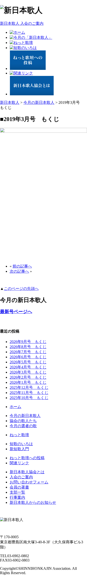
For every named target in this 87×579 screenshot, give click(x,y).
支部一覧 (17, 492)
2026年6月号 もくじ (28, 357)
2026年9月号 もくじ (28, 342)
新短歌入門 (19, 449)
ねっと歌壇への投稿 (27, 458)
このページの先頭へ (21, 288)
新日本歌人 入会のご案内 (22, 23)
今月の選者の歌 (23, 426)
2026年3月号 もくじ (28, 372)
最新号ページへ (16, 311)
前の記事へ (22, 266)
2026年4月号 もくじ (28, 367)
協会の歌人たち (23, 421)
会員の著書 (19, 487)
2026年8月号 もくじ (28, 347)
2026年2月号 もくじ (28, 377)
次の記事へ (19, 271)
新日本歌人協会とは (27, 472)
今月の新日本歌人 (38, 102)
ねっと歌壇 (19, 435)
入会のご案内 (21, 477)
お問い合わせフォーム (29, 482)
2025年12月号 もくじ (29, 387)
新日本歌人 (9, 102)
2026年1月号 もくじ (28, 382)
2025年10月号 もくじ (29, 398)
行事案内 (17, 497)
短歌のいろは (21, 444)
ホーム (15, 407)
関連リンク (19, 463)
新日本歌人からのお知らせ (33, 502)
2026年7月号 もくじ (28, 352)
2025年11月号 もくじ (29, 393)
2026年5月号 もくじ (28, 362)
